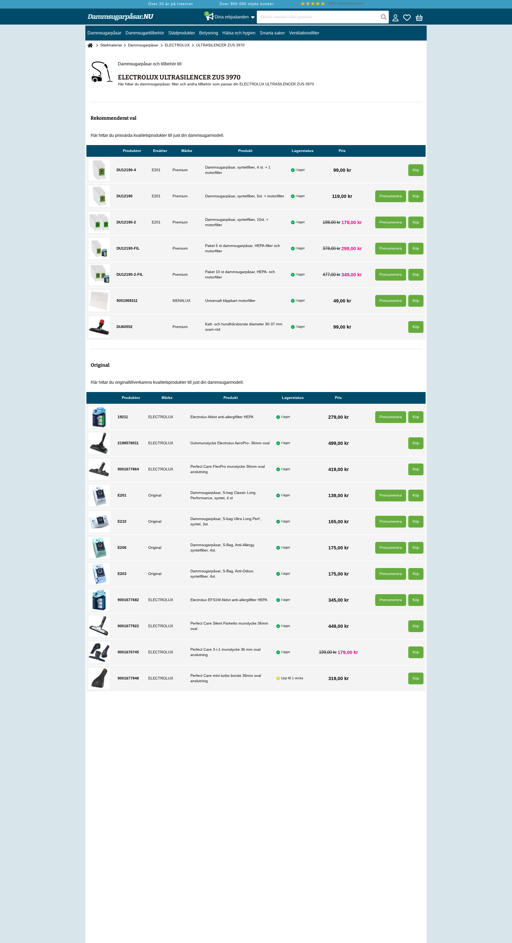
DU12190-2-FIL (130, 274)
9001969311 (127, 300)
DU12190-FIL (128, 248)
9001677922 (128, 626)
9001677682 (128, 600)
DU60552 (125, 327)
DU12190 (125, 196)
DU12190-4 (126, 170)
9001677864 (128, 469)
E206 (122, 547)
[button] (332, 3)
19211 (123, 417)
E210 (122, 521)
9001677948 (128, 678)
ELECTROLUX (177, 45)
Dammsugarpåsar (143, 45)
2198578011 (128, 443)
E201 (122, 495)
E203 (122, 574)
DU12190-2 (126, 222)
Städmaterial (111, 45)
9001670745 (128, 652)
